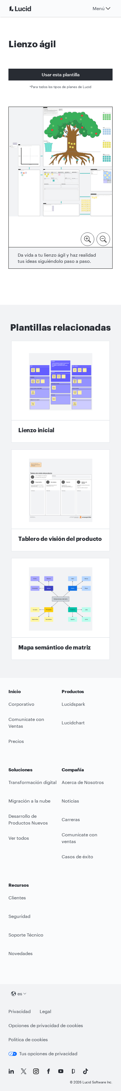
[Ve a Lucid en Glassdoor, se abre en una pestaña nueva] (73, 1071)
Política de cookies (28, 1041)
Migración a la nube (29, 800)
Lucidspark (73, 704)
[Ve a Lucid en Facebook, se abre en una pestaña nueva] (48, 1071)
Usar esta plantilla (61, 74)
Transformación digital (32, 782)
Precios (16, 741)
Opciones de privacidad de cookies (45, 1025)
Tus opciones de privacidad (42, 1055)
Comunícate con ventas (79, 838)
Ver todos (18, 838)
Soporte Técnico (25, 934)
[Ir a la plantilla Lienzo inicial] (60, 391)
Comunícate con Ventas (26, 723)
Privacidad (19, 1013)
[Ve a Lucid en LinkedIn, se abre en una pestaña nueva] (11, 1071)
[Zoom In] (87, 238)
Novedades (20, 953)
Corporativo (21, 704)
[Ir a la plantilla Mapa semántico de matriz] (60, 609)
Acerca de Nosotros (83, 782)
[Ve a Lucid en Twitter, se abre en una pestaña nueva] (23, 1071)
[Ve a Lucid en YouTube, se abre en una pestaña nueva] (61, 1071)
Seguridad (19, 916)
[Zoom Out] (103, 238)
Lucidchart (73, 722)
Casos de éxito (77, 856)
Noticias (70, 800)
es (19, 993)
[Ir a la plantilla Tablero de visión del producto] (60, 500)
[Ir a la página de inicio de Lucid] (27, 8)
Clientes (17, 897)
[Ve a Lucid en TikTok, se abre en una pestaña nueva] (85, 1071)
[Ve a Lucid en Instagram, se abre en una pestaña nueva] (36, 1071)
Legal (45, 1013)
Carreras (71, 819)
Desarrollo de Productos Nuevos (28, 819)
